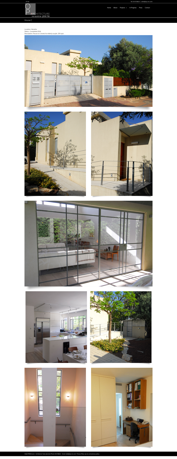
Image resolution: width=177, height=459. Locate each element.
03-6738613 (58, 454)
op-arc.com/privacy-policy (92, 454)
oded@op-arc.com (147, 1)
